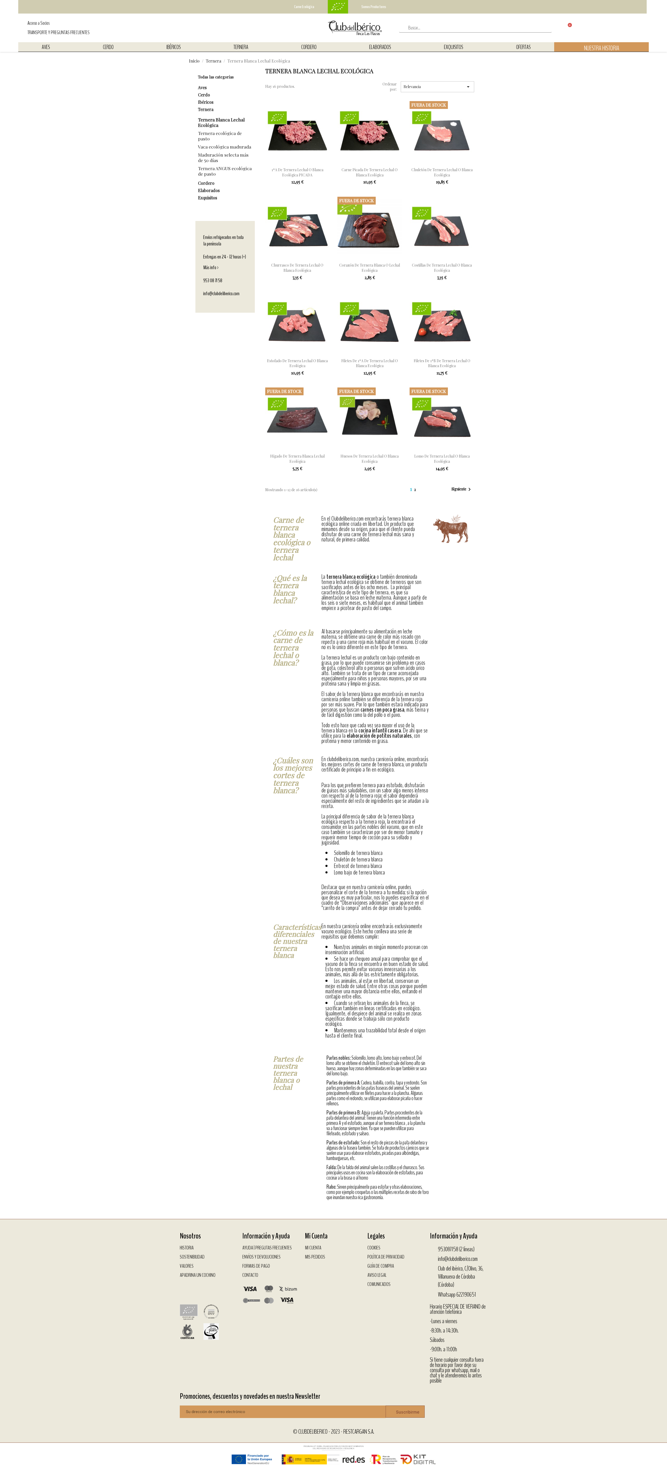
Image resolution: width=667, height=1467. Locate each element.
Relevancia (437, 87)
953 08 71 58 (212, 280)
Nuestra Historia (601, 48)
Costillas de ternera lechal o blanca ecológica (442, 268)
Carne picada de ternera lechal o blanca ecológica (370, 172)
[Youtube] (212, 1289)
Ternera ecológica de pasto (220, 135)
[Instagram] (199, 1289)
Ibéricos (173, 47)
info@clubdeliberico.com (221, 293)
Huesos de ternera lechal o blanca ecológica (370, 459)
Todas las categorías (216, 76)
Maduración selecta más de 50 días (223, 157)
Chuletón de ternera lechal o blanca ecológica (442, 172)
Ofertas (523, 47)
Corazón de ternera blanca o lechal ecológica (369, 268)
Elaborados (380, 47)
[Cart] (565, 27)
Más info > (211, 267)
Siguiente (462, 489)
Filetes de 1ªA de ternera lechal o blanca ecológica (369, 363)
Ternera (240, 47)
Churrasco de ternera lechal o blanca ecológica (297, 268)
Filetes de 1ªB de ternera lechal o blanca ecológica (442, 363)
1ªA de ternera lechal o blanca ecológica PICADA (297, 172)
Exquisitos (453, 47)
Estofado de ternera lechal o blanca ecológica (297, 363)
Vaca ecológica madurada (224, 147)
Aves (46, 47)
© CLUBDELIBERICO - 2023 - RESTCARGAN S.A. (333, 1431)
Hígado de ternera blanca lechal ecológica (297, 459)
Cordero (309, 47)
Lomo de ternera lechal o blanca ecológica (442, 459)
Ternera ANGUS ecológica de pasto (225, 171)
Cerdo (108, 47)
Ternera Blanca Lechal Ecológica (221, 122)
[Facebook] (186, 1289)
